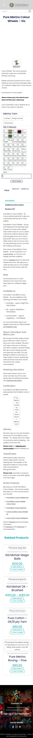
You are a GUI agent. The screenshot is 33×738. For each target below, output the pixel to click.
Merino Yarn (10, 114)
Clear (5, 172)
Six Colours (9, 127)
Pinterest (12, 260)
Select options (17, 567)
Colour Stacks (8, 254)
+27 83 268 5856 (20, 708)
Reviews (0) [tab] (10, 209)
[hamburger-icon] (4, 4)
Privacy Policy (22, 734)
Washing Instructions (14, 381)
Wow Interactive (22, 736)
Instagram (9, 527)
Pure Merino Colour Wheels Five (17, 498)
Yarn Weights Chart (10, 327)
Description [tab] (9, 201)
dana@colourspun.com (18, 710)
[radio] (7, 118)
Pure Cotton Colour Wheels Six (17, 518)
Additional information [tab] (14, 205)
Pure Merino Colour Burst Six (16, 508)
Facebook (20, 527)
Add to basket (16, 181)
